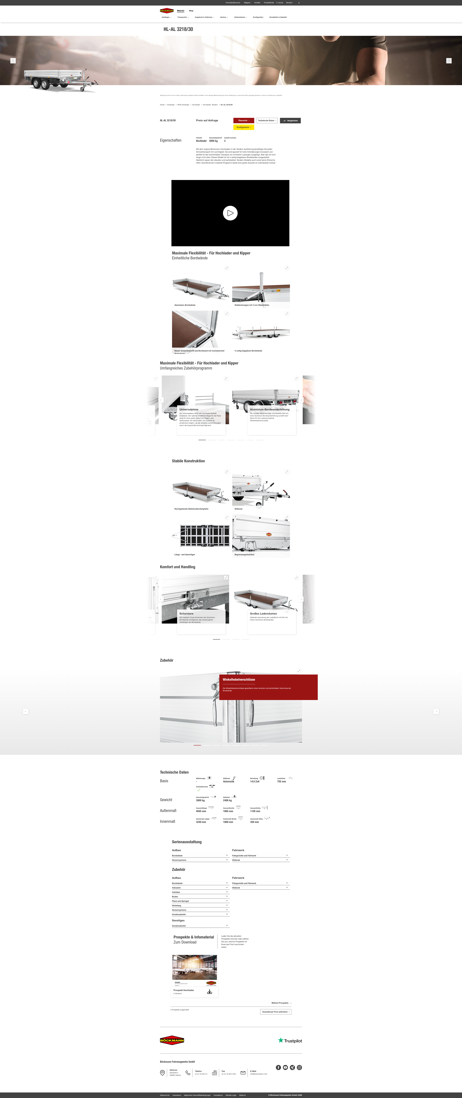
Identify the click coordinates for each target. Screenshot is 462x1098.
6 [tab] (250, 439)
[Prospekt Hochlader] (209, 991)
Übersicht (242, 121)
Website (180, 11)
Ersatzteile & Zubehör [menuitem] (278, 17)
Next (449, 60)
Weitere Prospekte (280, 1003)
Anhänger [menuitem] (165, 17)
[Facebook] (278, 1067)
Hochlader (196, 105)
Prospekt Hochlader (175, 958)
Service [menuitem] (223, 17)
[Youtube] (285, 1067)
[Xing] (292, 1067)
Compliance (218, 1095)
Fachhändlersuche (233, 3)
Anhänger (171, 105)
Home (162, 105)
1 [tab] (202, 439)
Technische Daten (266, 121)
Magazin (247, 3)
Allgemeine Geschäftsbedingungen (197, 1095)
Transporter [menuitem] (182, 17)
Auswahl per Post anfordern (275, 1012)
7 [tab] (259, 439)
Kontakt (257, 3)
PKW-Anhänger (183, 105)
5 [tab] (240, 439)
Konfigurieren (243, 128)
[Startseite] (167, 11)
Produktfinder (269, 3)
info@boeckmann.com (258, 1074)
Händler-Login (231, 1095)
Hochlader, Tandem (210, 105)
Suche (280, 3)
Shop (191, 11)
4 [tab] (231, 439)
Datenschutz (165, 1095)
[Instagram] (299, 1067)
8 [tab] (264, 744)
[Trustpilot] (290, 1040)
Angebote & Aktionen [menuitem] (203, 17)
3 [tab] (221, 439)
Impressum (177, 1095)
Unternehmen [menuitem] (239, 17)
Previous (13, 60)
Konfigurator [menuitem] (258, 17)
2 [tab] (211, 439)
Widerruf (242, 1095)
